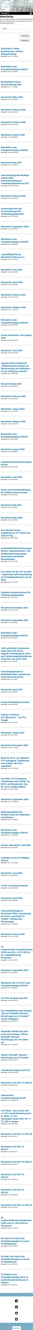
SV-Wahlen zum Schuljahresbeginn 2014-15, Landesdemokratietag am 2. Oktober (14, 1278)
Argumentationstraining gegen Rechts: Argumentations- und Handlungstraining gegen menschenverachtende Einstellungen (16, 553)
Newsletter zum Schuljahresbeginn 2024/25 (14, 240)
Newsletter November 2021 (14, 607)
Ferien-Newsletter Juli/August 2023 (16, 336)
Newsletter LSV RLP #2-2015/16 (13, 1191)
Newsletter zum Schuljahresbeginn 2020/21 (14, 831)
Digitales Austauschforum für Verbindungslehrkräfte (16, 593)
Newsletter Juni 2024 (11, 269)
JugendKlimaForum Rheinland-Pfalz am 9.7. (13, 255)
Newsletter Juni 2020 (11, 873)
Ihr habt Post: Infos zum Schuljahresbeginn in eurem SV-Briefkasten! (15, 1241)
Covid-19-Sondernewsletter (14, 885)
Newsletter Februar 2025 (13, 196)
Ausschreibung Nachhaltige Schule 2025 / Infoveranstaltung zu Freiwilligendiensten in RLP (15, 179)
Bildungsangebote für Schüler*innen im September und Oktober (15, 814)
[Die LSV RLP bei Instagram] (16, 1319)
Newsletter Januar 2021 (12, 732)
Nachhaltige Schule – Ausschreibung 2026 (12, 83)
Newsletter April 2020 (12, 898)
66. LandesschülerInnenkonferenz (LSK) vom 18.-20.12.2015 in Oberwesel (16, 1221)
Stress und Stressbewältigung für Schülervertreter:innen (16, 491)
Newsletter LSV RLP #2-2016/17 (13, 1148)
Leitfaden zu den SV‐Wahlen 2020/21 (15, 859)
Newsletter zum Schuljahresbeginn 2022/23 (14, 435)
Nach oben (16, 1328)
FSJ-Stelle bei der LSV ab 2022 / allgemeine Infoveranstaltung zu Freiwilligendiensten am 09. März (16, 575)
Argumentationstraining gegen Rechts (16, 463)
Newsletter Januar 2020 (13, 934)
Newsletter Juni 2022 (11, 477)
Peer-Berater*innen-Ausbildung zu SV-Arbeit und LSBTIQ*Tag (15, 533)
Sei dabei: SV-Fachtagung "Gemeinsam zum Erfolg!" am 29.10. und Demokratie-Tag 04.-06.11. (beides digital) (15, 782)
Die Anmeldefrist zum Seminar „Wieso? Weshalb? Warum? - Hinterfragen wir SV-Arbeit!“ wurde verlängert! (16, 1014)
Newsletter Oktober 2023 (13, 307)
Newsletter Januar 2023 (13, 408)
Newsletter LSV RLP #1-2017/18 (16, 1134)
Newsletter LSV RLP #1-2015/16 (16, 1205)
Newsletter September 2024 (15, 226)
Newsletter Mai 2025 (11, 162)
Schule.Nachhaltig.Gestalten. (15, 702)
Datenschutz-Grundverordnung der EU (13, 1096)
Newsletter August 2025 (13, 134)
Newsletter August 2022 (13, 449)
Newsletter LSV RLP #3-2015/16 (13, 1176)
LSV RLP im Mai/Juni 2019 (14, 998)
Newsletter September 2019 (14, 970)
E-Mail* (5, 28)
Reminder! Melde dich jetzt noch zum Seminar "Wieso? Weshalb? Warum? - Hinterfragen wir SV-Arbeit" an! (15, 1037)
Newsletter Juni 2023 (11, 350)
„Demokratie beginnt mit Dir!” (16, 1070)
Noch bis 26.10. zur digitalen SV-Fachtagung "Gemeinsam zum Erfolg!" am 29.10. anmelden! (15, 761)
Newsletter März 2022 (12, 517)
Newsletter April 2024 (12, 282)
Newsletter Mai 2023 (11, 383)
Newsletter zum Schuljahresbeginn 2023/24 (14, 321)
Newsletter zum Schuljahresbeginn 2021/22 (14, 634)
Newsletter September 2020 (15, 799)
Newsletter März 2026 (12, 97)
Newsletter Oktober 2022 (13, 421)
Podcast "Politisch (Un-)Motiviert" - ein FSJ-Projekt (14, 717)
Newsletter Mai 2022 (11, 505)
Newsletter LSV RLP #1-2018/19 (16, 1082)
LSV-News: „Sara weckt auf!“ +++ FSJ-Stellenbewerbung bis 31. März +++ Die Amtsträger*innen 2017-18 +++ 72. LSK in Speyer (16, 1116)
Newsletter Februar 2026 (13, 109)
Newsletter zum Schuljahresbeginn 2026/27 (14, 68)
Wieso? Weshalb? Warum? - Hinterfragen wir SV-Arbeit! (15, 1056)
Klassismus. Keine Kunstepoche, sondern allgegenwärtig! (12, 51)
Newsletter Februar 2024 (13, 294)
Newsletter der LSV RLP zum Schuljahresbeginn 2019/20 (15, 984)
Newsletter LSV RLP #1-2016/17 (16, 1161)
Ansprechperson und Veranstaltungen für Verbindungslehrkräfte (12, 211)
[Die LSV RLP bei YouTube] (16, 1313)
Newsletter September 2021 (14, 620)
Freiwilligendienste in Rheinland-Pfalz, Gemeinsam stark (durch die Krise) (15, 674)
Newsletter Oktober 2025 (13, 122)
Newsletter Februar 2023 (13, 396)
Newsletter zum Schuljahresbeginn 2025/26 (14, 148)
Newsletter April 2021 (12, 689)
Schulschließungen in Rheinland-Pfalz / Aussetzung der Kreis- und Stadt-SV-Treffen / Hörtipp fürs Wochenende (16, 916)
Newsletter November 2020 (14, 745)
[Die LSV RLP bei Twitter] (16, 1307)
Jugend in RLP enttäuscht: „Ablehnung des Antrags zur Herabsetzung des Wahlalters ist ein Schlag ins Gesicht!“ (15, 367)
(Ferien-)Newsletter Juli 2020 (15, 845)
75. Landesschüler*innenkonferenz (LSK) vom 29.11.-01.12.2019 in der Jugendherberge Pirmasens (17, 952)
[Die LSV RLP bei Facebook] (16, 1301)
